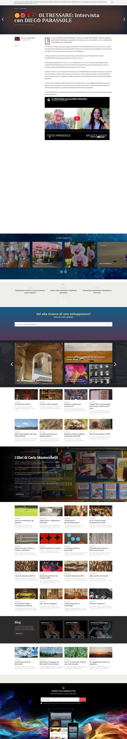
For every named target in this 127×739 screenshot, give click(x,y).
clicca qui (35, 3)
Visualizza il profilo (26, 39)
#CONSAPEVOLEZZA (67, 62)
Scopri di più (20, 494)
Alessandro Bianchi (100, 46)
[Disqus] (78, 165)
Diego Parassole (78, 58)
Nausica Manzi (84, 62)
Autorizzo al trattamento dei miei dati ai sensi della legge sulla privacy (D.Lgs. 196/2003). (62, 703)
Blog (16, 8)
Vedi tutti (19, 633)
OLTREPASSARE (22, 8)
